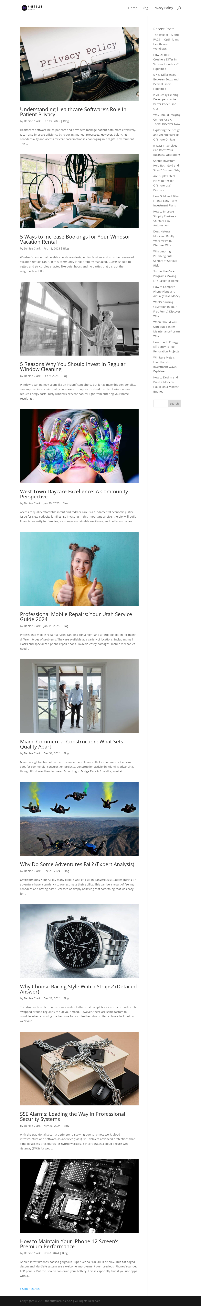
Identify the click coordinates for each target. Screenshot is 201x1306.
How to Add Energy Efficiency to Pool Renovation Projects (166, 346)
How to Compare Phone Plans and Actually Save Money (166, 291)
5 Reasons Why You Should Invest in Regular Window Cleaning (73, 366)
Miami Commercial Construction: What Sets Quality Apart (71, 744)
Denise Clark (32, 121)
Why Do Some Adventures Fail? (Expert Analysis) (77, 864)
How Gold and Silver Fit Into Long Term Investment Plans (166, 200)
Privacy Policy (163, 8)
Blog (145, 8)
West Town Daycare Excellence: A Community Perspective (74, 494)
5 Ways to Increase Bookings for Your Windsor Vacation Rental (75, 239)
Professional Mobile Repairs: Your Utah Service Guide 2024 (76, 617)
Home (132, 8)
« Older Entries (30, 1289)
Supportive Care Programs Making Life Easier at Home (166, 276)
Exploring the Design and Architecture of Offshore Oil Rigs (167, 134)
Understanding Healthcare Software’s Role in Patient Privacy (73, 112)
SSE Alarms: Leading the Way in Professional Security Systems (72, 1116)
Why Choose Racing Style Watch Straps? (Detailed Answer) (78, 989)
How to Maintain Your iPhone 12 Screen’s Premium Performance (69, 1244)
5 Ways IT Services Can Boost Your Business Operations (167, 150)
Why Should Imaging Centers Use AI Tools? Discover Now (166, 119)
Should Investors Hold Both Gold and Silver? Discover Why (166, 165)
